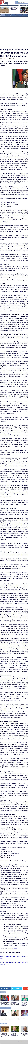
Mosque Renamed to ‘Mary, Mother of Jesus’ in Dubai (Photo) (14, 8)
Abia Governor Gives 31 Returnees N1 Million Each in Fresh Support (5, 1003)
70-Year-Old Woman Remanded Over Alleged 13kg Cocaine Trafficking (5, 1035)
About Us (22, 1040)
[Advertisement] (14, 32)
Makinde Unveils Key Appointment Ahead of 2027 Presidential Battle (5, 1018)
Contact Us (24, 5)
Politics (8, 15)
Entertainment (19, 15)
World (13, 15)
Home (19, 5)
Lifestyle (25, 15)
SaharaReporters (12, 949)
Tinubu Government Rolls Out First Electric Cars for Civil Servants (15, 1018)
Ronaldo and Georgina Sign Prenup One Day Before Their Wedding (15, 1003)
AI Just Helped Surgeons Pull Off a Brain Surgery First (14, 1034)
